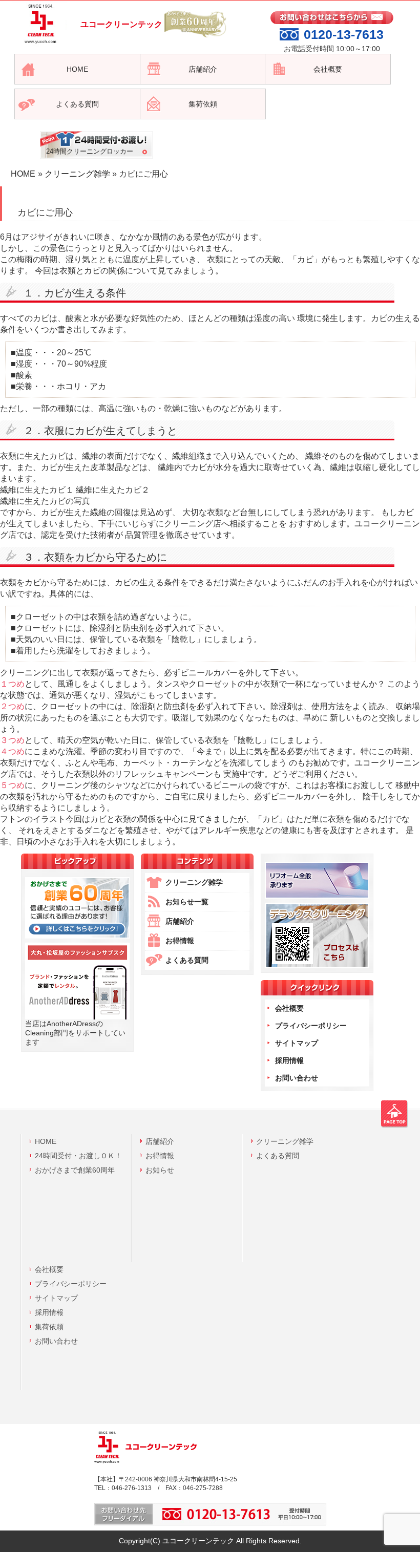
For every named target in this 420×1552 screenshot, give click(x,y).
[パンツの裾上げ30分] (317, 896)
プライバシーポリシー (311, 1026)
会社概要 (289, 1008)
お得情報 (179, 941)
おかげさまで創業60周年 (75, 1170)
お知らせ (159, 1170)
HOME (23, 173)
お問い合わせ (296, 1078)
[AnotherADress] (77, 1017)
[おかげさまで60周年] (77, 936)
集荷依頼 (49, 1327)
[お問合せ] (331, 21)
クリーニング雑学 (77, 173)
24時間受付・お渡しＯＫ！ (78, 1156)
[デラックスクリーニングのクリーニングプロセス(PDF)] (317, 966)
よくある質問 (186, 960)
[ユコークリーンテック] (39, 44)
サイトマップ (296, 1043)
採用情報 (289, 1060)
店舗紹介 (179, 921)
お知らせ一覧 (186, 902)
